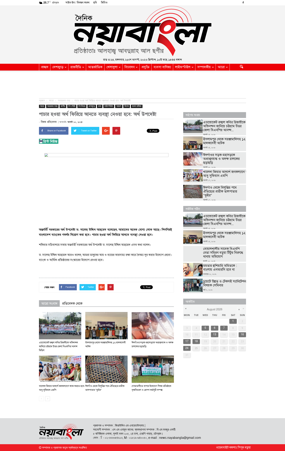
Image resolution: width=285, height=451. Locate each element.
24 (186, 348)
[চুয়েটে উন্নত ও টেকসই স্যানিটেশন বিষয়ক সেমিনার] (193, 285)
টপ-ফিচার (82, 106)
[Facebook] (243, 3)
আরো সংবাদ (49, 303)
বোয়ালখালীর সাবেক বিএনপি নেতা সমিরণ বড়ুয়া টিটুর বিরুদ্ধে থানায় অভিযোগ (223, 253)
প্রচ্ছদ (44, 67)
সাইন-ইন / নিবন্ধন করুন (77, 2)
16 (242, 334)
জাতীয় (63, 106)
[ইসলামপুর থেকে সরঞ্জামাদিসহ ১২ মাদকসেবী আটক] (106, 325)
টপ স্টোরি (71, 106)
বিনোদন (129, 67)
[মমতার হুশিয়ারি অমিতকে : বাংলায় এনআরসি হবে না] (193, 269)
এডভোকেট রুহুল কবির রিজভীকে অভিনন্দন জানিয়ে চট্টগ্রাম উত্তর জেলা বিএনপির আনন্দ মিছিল (58, 346)
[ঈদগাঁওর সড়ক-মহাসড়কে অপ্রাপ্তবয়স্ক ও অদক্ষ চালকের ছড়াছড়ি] (153, 325)
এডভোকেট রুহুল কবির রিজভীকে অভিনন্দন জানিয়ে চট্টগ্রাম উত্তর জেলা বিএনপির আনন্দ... (224, 126)
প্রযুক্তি (145, 67)
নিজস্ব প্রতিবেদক (49, 122)
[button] (241, 67)
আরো (221, 67)
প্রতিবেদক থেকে (72, 303)
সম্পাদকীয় (204, 67)
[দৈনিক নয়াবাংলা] (142, 31)
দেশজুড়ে (57, 67)
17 (186, 341)
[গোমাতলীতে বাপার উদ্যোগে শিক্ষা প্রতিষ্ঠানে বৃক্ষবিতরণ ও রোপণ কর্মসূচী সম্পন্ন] (153, 369)
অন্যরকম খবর (52, 106)
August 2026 (214, 309)
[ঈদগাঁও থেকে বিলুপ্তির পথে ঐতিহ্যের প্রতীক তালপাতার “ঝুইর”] (106, 369)
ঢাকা (99, 106)
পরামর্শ (118, 106)
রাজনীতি (75, 67)
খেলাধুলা (111, 67)
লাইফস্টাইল (182, 67)
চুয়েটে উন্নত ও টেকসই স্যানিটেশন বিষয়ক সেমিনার (224, 283)
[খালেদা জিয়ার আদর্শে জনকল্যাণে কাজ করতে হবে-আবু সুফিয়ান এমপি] (60, 369)
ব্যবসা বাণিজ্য (162, 67)
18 (196, 341)
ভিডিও (104, 2)
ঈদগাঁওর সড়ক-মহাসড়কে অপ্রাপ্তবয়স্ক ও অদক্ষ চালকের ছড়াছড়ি (221, 159)
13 (214, 334)
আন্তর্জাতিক (95, 67)
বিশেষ (126, 106)
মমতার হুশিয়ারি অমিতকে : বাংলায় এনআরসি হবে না (220, 267)
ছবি (95, 2)
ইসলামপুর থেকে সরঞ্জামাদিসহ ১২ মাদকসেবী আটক (224, 141)
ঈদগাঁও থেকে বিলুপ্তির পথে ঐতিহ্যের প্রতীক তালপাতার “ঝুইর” (220, 191)
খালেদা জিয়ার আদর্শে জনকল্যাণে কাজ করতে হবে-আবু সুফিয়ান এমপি (235, 174)
